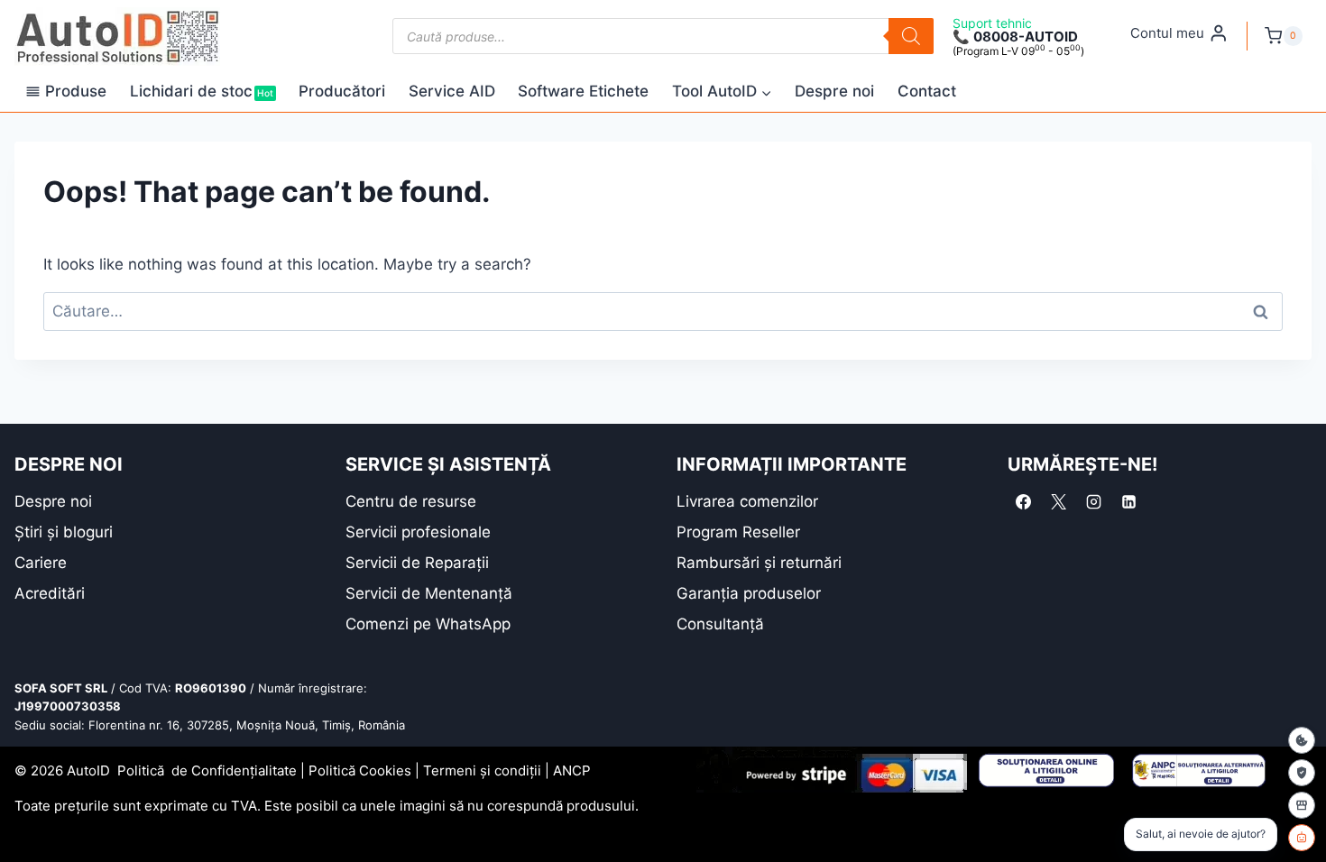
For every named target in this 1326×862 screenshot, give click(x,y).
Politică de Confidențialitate (207, 770)
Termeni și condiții (482, 770)
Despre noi (834, 91)
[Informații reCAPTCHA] (1301, 772)
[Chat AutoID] (1301, 837)
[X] (1058, 502)
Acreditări (49, 593)
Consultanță (720, 624)
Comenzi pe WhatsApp (428, 624)
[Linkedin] (1128, 502)
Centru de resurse (410, 501)
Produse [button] (75, 91)
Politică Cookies (359, 770)
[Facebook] (1023, 502)
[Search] (911, 36)
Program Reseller (738, 532)
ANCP (572, 770)
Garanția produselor (749, 593)
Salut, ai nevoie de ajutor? (1201, 833)
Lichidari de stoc (201, 91)
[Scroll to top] (27, 816)
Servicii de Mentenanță (428, 593)
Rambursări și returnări (759, 563)
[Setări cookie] (1301, 740)
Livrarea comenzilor (747, 501)
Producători (342, 91)
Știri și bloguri (63, 532)
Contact (927, 91)
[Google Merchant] (1301, 805)
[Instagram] (1093, 502)
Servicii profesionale (418, 532)
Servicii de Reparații (417, 563)
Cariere (40, 563)
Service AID (452, 91)
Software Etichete (583, 91)
